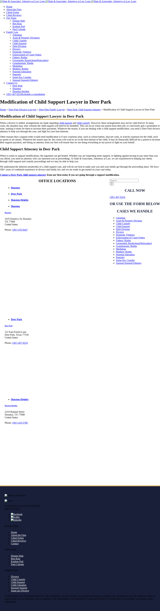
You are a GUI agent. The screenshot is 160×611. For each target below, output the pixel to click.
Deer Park (8, 326)
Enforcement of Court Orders (130, 237)
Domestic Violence (125, 234)
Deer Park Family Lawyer (52, 109)
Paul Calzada (17, 564)
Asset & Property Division (129, 220)
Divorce (120, 232)
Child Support (123, 226)
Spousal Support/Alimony (129, 263)
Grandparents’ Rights (126, 246)
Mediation (121, 249)
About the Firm (18, 535)
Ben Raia (15, 558)
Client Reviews (18, 540)
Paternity (120, 257)
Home (3, 109)
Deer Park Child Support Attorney (84, 109)
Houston (8, 213)
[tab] (83, 187)
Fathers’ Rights (123, 240)
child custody (83, 123)
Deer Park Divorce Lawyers (22, 109)
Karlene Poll (17, 561)
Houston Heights (11, 406)
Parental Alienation (125, 254)
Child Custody (123, 223)
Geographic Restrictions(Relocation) (134, 243)
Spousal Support (19, 588)
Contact (15, 543)
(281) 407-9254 (117, 197)
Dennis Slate (17, 556)
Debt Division (123, 229)
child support (65, 123)
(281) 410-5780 (20, 422)
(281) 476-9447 (20, 229)
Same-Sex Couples (125, 260)
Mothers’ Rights (124, 251)
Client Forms (17, 538)
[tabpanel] (80, 263)
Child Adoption (18, 585)
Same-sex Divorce (20, 590)
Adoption (120, 218)
